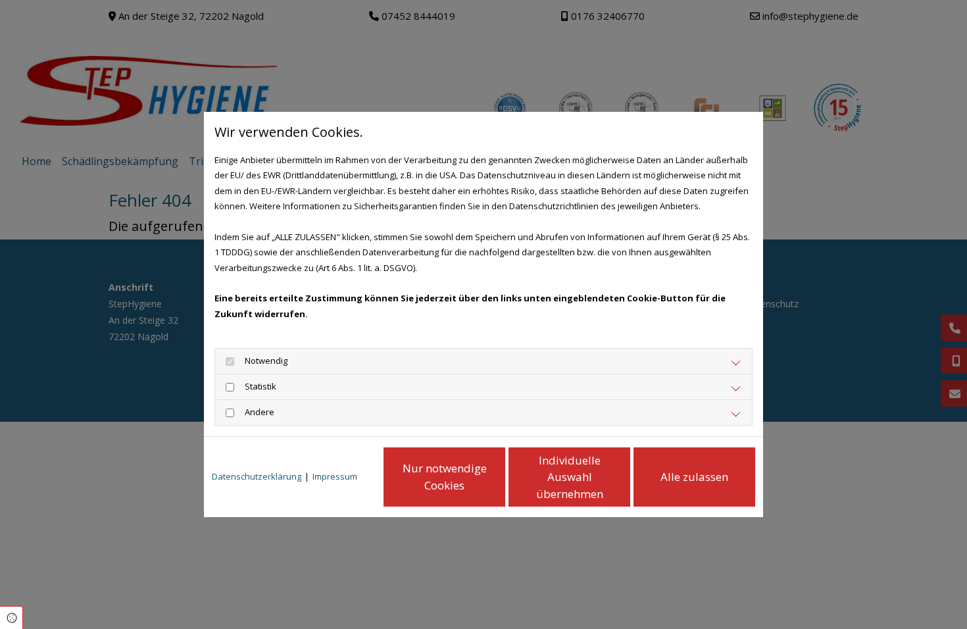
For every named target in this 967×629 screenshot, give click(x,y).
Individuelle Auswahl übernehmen (569, 477)
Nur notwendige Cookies (445, 477)
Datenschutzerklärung (256, 476)
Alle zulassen (694, 476)
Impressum (334, 476)
